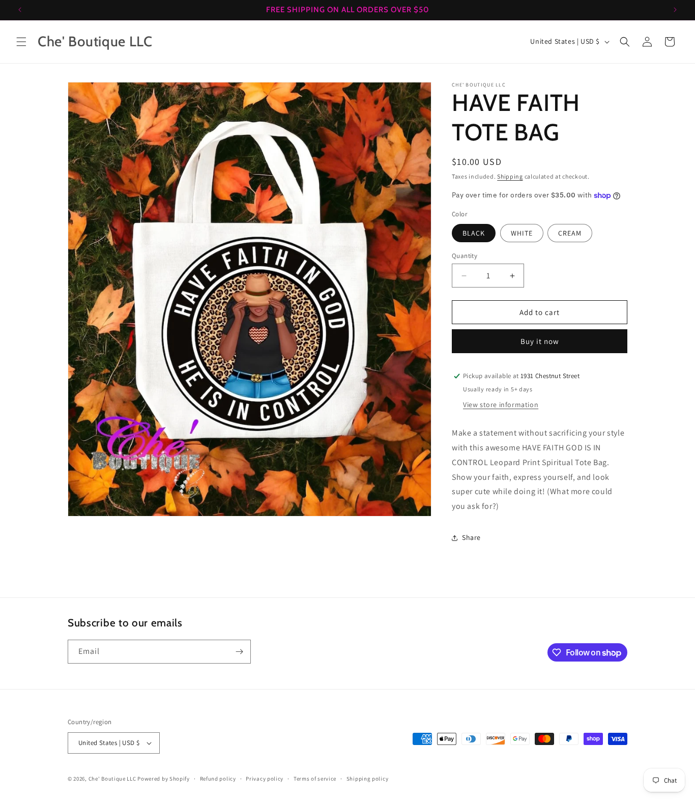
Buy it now (539, 341)
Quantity (464, 255)
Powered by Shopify (163, 778)
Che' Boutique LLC (112, 778)
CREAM (570, 233)
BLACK (473, 233)
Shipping (510, 176)
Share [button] (471, 537)
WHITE (522, 233)
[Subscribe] (239, 652)
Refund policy (218, 778)
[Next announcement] (675, 9)
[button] (21, 42)
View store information (500, 404)
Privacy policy (264, 778)
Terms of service (315, 778)
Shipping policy (367, 778)
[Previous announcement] (20, 9)
